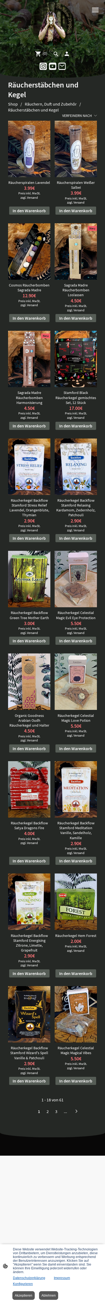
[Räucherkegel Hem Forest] (76, 901)
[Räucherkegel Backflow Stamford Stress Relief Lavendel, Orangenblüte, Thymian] (29, 467)
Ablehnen (48, 1295)
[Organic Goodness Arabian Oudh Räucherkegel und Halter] (29, 681)
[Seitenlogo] (53, 24)
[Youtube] (52, 66)
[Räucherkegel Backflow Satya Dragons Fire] (29, 789)
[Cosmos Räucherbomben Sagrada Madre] (29, 251)
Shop (13, 104)
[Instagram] (43, 66)
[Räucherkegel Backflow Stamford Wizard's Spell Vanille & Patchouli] (29, 1014)
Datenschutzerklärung (29, 1278)
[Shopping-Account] (67, 53)
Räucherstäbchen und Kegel (33, 110)
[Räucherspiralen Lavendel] (29, 149)
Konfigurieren (23, 1284)
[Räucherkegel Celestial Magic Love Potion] (76, 681)
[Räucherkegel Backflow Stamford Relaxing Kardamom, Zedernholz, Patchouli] (76, 467)
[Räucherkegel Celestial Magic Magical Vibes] (76, 1014)
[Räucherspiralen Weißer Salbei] (76, 149)
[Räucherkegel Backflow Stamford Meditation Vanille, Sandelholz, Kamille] (76, 789)
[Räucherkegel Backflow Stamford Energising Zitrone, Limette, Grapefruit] (29, 901)
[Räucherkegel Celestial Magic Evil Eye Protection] (76, 579)
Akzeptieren (23, 1295)
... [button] (65, 1111)
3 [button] (56, 1111)
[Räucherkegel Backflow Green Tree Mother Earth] (29, 579)
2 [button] (48, 1111)
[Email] (62, 66)
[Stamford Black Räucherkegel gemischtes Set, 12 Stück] (76, 359)
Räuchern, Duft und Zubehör (51, 104)
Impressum (62, 1278)
